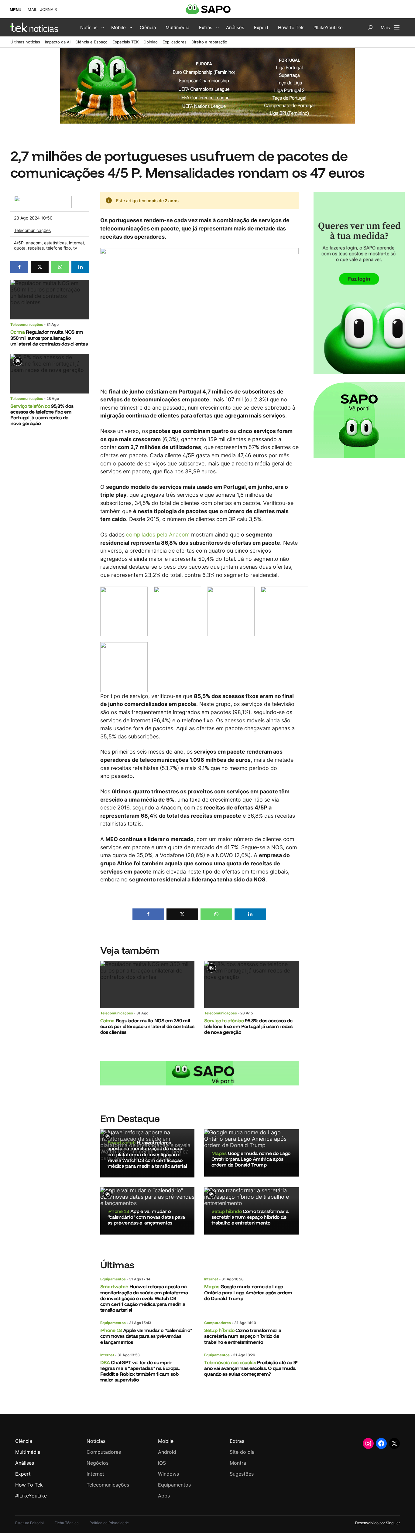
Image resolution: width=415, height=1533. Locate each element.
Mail (32, 10)
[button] (19, 267)
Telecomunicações (32, 230)
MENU (15, 10)
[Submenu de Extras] (217, 27)
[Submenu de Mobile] (130, 27)
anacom (34, 242)
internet (76, 242)
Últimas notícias (25, 41)
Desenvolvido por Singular (377, 1523)
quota (20, 247)
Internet (211, 1279)
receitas (36, 247)
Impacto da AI (57, 41)
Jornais (48, 10)
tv (75, 247)
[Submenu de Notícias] (102, 27)
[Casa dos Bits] (43, 199)
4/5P (18, 242)
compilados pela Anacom (158, 534)
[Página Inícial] (34, 27)
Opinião (150, 41)
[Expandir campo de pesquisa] (370, 27)
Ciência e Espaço (91, 41)
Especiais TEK (125, 41)
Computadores (217, 1322)
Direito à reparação (209, 41)
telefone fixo (58, 247)
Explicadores (175, 41)
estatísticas (55, 242)
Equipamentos (113, 1279)
